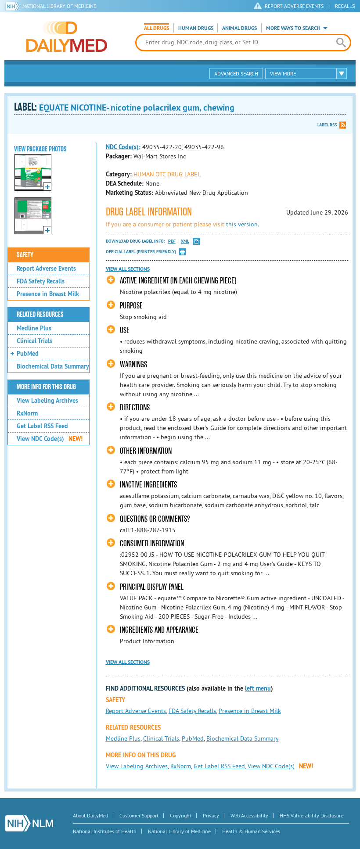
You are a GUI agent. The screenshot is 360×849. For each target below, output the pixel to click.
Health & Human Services (251, 831)
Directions (135, 407)
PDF (172, 241)
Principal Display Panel (152, 587)
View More (283, 73)
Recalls (345, 6)
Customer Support (138, 815)
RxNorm (27, 413)
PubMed (28, 354)
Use (125, 330)
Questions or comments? (155, 519)
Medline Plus (34, 328)
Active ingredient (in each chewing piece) (178, 281)
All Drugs (156, 28)
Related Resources (40, 314)
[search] (341, 42)
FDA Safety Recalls (41, 281)
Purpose (131, 306)
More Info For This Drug (46, 387)
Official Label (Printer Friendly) (141, 251)
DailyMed (66, 36)
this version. (242, 224)
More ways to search (293, 28)
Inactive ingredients (148, 485)
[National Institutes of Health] (13, 6)
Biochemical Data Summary (53, 366)
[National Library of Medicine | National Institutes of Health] (29, 823)
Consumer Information (152, 543)
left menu (258, 688)
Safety (25, 255)
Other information (146, 451)
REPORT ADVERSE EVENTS (294, 6)
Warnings (133, 364)
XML (185, 241)
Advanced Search (236, 73)
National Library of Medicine (59, 6)
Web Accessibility (249, 815)
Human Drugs (195, 28)
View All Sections (128, 268)
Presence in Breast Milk (48, 294)
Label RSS (327, 125)
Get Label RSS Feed (42, 426)
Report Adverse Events (46, 268)
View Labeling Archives (47, 401)
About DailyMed (90, 815)
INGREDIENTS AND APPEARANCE (159, 630)
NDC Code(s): (123, 147)
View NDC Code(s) (50, 439)
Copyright (180, 815)
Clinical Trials (34, 341)
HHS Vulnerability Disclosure (311, 815)
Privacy (211, 815)
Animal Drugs (239, 28)
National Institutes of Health (105, 831)
